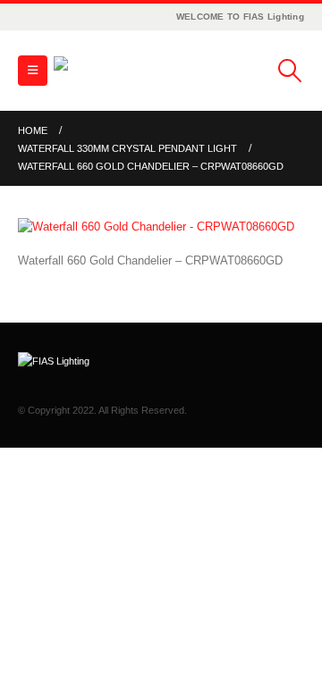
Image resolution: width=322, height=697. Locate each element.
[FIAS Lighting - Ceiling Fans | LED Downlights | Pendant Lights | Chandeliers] (103, 70)
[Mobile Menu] (32, 70)
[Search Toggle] (290, 70)
